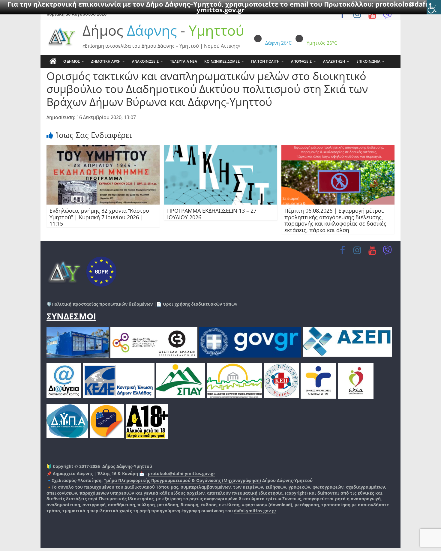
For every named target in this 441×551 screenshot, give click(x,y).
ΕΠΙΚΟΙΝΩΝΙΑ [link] (368, 61)
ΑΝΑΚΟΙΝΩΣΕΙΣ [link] (145, 61)
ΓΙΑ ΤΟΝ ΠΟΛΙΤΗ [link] (265, 61)
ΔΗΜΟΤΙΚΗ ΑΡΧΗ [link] (106, 61)
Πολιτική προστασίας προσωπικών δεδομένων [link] (102, 304)
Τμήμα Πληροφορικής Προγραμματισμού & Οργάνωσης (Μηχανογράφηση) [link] (182, 480)
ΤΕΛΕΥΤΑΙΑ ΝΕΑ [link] (183, 61)
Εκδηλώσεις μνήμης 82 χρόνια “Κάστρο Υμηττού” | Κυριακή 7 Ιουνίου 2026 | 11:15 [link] (99, 217)
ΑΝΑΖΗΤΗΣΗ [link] (334, 61)
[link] (434, 7)
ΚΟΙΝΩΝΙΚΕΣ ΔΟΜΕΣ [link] (222, 61)
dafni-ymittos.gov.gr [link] (255, 511)
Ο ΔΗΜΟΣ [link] (71, 61)
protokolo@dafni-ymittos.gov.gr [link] (181, 473)
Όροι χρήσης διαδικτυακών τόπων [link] (199, 304)
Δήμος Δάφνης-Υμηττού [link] (127, 466)
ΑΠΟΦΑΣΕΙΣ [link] (301, 61)
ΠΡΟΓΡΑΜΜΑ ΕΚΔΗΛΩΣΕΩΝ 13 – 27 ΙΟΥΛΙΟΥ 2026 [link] (211, 214)
